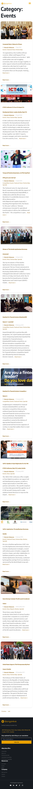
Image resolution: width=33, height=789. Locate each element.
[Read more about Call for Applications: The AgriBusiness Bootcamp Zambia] (16, 515)
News (13, 49)
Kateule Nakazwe (9, 47)
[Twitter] (16, 785)
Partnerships (19, 49)
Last (9, 711)
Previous (4, 711)
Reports (12, 609)
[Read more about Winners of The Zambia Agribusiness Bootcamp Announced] (16, 235)
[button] (29, 3)
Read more (6, 80)
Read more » (6, 73)
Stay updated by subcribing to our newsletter (15, 735)
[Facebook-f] (19, 785)
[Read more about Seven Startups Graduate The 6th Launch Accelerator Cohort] (16, 585)
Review (25, 539)
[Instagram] (22, 785)
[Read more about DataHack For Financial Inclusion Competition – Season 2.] (16, 377)
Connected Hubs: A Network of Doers (12, 44)
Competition (6, 183)
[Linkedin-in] (13, 785)
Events (4, 49)
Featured (9, 49)
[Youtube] (10, 785)
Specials (20, 117)
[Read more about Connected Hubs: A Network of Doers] (16, 30)
